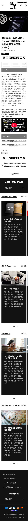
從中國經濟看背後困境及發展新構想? (13, 429)
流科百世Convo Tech (8, 266)
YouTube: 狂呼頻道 (9, 483)
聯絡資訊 (21, 517)
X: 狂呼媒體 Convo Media (11, 487)
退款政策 (21, 514)
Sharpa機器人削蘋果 (11, 289)
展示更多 (5, 153)
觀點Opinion (5, 334)
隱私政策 (8, 517)
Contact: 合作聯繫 (9, 479)
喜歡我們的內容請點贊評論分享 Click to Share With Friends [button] (15, 165)
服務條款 (15, 517)
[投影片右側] (18, 259)
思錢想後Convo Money (9, 197)
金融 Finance (5, 53)
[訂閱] (23, 188)
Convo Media (13, 514)
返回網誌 (15, 174)
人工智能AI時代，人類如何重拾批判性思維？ (13, 357)
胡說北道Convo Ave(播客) (10, 405)
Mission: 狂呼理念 (9, 474)
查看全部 (24, 196)
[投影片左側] (10, 259)
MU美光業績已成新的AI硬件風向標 (13, 220)
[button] (2, 5)
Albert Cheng (6, 70)
